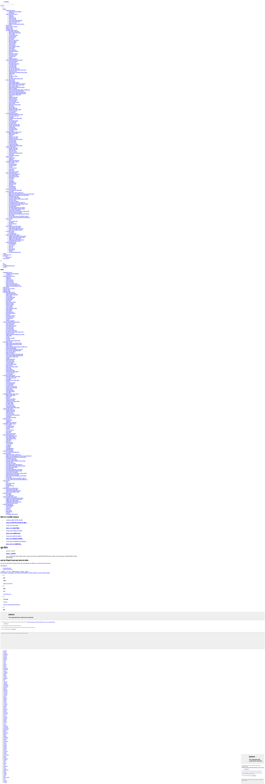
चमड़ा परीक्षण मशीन (12, 233)
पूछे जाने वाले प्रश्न (7, 254)
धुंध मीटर (10, 75)
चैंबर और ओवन (9, 25)
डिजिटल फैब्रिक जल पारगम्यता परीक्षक (16, 84)
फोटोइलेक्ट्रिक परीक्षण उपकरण (12, 161)
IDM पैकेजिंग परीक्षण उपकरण (15, 241)
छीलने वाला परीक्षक (12, 41)
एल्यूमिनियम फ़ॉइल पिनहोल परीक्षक (15, 145)
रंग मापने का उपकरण (13, 111)
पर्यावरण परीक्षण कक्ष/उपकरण (11, 14)
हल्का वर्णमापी (11, 163)
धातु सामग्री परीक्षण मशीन (11, 189)
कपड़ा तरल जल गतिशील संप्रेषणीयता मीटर (17, 93)
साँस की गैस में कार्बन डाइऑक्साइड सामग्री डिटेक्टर (19, 213)
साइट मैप (27, 571)
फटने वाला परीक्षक (12, 140)
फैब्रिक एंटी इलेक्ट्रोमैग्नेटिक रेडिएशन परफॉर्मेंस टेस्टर (19, 89)
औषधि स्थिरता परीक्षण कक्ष (14, 160)
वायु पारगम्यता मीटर (12, 50)
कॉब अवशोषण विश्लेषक (13, 53)
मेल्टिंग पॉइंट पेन (12, 249)
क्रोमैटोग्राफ (11, 16)
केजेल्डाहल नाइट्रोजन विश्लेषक (15, 11)
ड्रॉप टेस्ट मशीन (12, 45)
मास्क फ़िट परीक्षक (12, 200)
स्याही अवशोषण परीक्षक (13, 175)
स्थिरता (10, 225)
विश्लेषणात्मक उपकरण (10, 10)
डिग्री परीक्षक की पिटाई (13, 51)
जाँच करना (8, 557)
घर (3, 8)
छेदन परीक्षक (11, 39)
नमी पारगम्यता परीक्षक (13, 99)
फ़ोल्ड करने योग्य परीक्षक (14, 40)
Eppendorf (11, 246)
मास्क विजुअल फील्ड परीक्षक (14, 205)
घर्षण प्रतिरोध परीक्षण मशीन (14, 174)
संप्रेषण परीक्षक (12, 158)
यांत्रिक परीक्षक (12, 81)
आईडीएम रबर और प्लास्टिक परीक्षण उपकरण (17, 236)
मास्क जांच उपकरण (10, 191)
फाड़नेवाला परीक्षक (12, 36)
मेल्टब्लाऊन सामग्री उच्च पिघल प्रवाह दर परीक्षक (18, 199)
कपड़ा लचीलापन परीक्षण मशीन (15, 94)
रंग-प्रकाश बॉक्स (12, 56)
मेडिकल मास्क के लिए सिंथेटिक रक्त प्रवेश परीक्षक (19, 195)
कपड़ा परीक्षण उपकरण (10, 80)
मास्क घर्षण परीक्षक (12, 206)
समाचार (4, 253)
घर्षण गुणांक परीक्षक (12, 42)
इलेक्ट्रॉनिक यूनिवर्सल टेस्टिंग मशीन (16, 114)
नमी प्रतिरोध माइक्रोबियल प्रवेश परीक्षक (17, 207)
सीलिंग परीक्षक (12, 73)
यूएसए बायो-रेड (12, 244)
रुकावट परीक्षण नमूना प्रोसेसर (15, 210)
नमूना (10, 220)
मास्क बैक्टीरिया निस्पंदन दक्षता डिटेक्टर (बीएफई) (18, 204)
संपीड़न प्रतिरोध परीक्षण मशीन (15, 32)
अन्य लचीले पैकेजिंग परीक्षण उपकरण (16, 78)
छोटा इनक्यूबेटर (18, 572)
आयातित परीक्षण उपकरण (11, 242)
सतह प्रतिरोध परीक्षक (13, 129)
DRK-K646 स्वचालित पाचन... (13, 533)
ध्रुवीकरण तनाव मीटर (13, 138)
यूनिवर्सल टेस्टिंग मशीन (13, 148)
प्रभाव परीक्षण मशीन (13, 65)
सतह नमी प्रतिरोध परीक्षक (14, 102)
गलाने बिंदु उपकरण (12, 165)
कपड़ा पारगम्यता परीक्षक (13, 86)
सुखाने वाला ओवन (12, 18)
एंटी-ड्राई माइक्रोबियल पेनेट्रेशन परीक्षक (17, 208)
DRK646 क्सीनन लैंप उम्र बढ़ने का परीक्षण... (16, 522)
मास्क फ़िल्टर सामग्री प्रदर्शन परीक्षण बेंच (17, 202)
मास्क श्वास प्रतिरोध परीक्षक (14, 197)
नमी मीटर (10, 57)
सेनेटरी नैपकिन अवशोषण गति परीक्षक (16, 228)
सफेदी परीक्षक (11, 49)
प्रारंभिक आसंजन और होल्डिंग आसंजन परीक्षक (18, 72)
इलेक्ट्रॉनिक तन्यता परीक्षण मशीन (15, 118)
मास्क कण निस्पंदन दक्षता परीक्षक (15, 212)
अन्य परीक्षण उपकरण (10, 231)
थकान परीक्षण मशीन (13, 67)
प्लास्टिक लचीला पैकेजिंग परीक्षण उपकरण (14, 60)
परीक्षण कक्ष (11, 15)
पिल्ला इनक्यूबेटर (24, 572)
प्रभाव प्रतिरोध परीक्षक (13, 144)
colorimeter (11, 180)
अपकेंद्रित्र (11, 159)
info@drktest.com (7, 568)
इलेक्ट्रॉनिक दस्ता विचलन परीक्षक (15, 139)
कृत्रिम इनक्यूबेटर (4, 572)
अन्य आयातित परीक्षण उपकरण (15, 252)
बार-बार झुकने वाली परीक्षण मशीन (15, 190)
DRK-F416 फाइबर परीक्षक (12, 528)
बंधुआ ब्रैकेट (11, 222)
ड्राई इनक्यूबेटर (11, 572)
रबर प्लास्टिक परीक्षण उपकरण (12, 113)
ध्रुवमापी (10, 166)
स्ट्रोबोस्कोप (11, 154)
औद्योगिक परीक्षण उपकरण (11, 146)
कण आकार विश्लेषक (13, 164)
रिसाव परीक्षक (11, 215)
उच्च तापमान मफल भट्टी (14, 115)
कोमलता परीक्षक (12, 44)
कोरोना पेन (11, 247)
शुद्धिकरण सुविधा (9, 27)
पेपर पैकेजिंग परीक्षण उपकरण (11, 30)
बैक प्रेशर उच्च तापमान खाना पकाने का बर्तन (17, 70)
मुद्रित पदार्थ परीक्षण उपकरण (11, 173)
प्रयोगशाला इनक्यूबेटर (33, 572)
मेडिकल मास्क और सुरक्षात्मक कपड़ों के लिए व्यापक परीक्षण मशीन (21, 194)
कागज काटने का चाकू (13, 221)
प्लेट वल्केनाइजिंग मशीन (13, 120)
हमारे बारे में (5, 256)
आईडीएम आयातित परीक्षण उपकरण (13, 235)
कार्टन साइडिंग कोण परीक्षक (14, 46)
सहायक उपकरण (9, 218)
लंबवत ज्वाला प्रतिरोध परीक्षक (15, 104)
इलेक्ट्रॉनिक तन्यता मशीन (14, 31)
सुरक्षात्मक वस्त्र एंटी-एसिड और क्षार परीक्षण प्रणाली (19, 211)
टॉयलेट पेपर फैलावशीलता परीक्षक (15, 230)
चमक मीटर (11, 185)
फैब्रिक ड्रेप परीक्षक (13, 88)
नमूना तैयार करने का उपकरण (11, 26)
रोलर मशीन (11, 179)
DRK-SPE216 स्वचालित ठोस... (14, 544)
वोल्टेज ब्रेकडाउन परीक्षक (14, 155)
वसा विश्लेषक (11, 13)
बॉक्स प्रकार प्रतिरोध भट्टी (14, 21)
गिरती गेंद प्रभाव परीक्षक (13, 137)
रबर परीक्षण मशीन (12, 123)
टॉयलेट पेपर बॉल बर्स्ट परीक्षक (15, 227)
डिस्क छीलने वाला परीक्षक (14, 63)
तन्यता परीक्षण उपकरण (13, 61)
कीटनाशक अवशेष (9, 29)
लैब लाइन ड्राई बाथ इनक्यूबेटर (44, 572)
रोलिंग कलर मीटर (12, 184)
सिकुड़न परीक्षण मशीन (13, 108)
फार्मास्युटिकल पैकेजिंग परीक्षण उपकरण (13, 132)
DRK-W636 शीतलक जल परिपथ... (14, 538)
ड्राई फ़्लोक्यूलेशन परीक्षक (14, 82)
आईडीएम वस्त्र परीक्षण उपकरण (15, 238)
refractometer (12, 169)
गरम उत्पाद (22, 571)
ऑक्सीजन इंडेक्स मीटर (13, 97)
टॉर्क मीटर (11, 77)
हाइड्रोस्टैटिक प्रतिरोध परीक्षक (15, 109)
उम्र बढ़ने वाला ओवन (13, 151)
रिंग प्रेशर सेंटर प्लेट (13, 223)
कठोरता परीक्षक (12, 47)
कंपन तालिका (11, 232)
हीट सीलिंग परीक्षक (12, 142)
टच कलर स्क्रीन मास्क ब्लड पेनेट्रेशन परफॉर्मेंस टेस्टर (19, 217)
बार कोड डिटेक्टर (12, 187)
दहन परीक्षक (11, 117)
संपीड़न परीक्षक (12, 34)
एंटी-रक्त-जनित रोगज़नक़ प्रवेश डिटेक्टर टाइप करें (19, 216)
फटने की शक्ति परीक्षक (13, 35)
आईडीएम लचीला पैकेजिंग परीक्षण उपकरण (17, 237)
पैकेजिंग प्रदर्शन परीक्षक (13, 133)
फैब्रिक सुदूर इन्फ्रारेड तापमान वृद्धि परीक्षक (17, 92)
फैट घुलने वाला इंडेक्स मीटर (14, 68)
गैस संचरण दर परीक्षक (13, 76)
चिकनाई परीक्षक (12, 37)
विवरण (11, 557)
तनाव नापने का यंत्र (13, 168)
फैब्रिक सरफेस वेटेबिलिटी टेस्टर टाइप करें (17, 83)
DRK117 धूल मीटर (11, 553)
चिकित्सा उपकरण (9, 156)
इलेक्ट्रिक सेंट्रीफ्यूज (13, 58)
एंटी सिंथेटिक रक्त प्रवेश (13, 196)
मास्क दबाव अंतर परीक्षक (13, 201)
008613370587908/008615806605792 (11, 604)
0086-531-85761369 (7, 569)
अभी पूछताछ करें (4, 565)
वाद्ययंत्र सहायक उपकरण (14, 171)
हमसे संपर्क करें (6, 258)
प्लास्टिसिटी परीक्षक (13, 128)
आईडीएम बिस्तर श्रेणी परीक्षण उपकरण (16, 239)
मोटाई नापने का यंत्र (13, 55)
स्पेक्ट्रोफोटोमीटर (12, 186)
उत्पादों (4, 9)
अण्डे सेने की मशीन (12, 19)
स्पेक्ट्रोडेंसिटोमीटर (12, 182)
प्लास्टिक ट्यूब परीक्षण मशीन (14, 125)
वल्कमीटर (11, 119)
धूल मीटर (10, 52)
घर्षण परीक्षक (11, 106)
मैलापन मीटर (11, 170)
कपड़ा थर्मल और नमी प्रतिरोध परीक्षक (16, 91)
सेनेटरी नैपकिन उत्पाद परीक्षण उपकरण (13, 226)
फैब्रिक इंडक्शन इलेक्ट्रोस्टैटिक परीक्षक (17, 87)
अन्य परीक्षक (11, 130)
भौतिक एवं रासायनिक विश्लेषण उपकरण (16, 24)
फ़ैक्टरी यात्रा (8, 257)
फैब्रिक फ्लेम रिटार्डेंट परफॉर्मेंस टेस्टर (16, 192)
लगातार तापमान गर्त (12, 22)
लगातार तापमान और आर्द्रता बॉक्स (15, 20)
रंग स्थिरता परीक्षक (12, 101)
